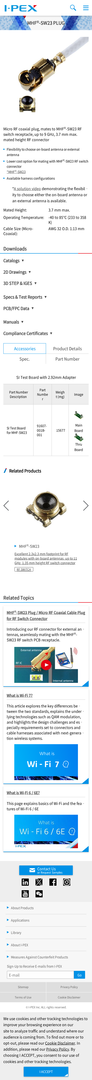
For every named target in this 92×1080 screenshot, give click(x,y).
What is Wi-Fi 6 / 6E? (23, 792)
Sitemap (23, 987)
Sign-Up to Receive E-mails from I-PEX (34, 966)
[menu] (86, 8)
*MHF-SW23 (16, 171)
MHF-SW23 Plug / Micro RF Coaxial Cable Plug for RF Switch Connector (46, 615)
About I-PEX (19, 945)
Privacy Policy (69, 987)
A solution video (27, 188)
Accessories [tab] (25, 348)
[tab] (24, 359)
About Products (22, 907)
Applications (20, 920)
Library (16, 932)
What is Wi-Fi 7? (20, 695)
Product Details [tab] (67, 348)
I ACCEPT (46, 1071)
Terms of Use (23, 997)
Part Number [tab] (67, 359)
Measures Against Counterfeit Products (39, 957)
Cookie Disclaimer (69, 997)
